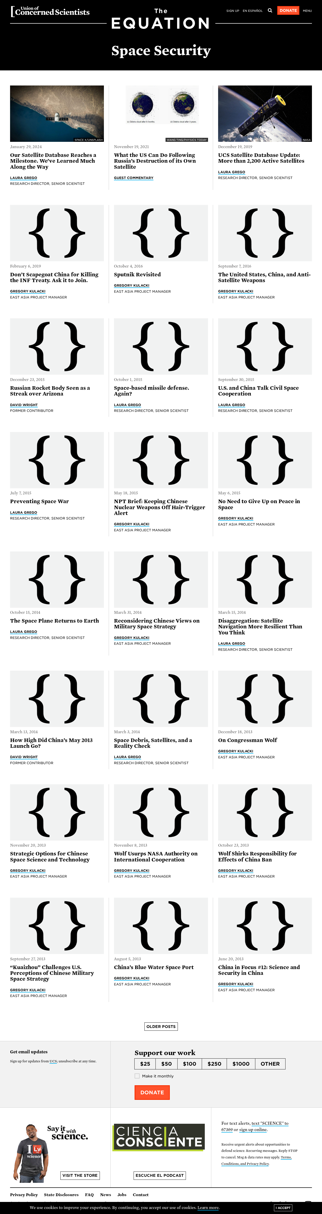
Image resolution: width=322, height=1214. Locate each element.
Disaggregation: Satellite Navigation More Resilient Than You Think (260, 627)
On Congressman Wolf (247, 740)
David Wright (24, 405)
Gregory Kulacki (28, 291)
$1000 (241, 1064)
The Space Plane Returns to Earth (54, 621)
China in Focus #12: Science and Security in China (259, 970)
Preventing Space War (39, 501)
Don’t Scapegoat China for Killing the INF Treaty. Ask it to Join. (54, 277)
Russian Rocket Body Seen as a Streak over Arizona (50, 391)
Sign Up (232, 11)
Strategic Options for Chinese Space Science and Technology (50, 856)
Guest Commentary (133, 178)
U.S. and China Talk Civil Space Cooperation (258, 391)
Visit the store (80, 1175)
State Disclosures (61, 1195)
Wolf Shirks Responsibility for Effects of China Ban (257, 856)
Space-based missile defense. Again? (151, 391)
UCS (53, 1061)
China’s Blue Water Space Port (154, 967)
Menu (307, 11)
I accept (283, 1208)
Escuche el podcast (160, 1175)
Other (270, 1064)
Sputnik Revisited (137, 275)
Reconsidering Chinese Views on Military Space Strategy (157, 624)
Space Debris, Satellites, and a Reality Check (153, 743)
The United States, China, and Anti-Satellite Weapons (264, 277)
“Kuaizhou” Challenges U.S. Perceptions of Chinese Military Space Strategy (52, 973)
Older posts (161, 1026)
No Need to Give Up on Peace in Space (259, 504)
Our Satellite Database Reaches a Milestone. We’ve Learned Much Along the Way (53, 161)
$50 (166, 1064)
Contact (141, 1195)
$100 (189, 1064)
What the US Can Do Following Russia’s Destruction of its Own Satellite (155, 161)
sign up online (253, 1129)
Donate (288, 10)
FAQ (89, 1195)
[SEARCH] (270, 10)
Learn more (208, 1207)
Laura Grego (23, 178)
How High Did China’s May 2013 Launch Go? (51, 743)
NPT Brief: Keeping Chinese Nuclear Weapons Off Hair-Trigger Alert (159, 507)
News (105, 1195)
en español (253, 11)
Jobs (122, 1195)
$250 (214, 1064)
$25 (145, 1064)
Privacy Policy (24, 1195)
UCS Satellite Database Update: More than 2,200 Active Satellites (261, 158)
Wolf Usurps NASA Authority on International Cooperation (156, 856)
